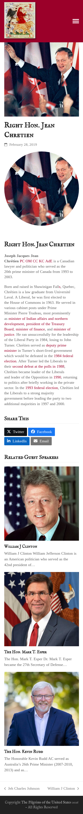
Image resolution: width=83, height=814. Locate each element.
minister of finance (30, 329)
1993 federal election (41, 388)
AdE (48, 261)
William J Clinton (20, 546)
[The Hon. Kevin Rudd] (41, 708)
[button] (76, 21)
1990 (57, 377)
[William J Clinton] (41, 503)
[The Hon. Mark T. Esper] (41, 609)
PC (22, 261)
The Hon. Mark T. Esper (25, 652)
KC (41, 261)
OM (29, 261)
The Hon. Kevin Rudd (23, 751)
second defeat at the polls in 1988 (38, 366)
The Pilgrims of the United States (46, 802)
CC (35, 261)
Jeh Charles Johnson (22, 788)
